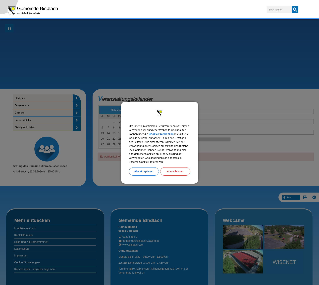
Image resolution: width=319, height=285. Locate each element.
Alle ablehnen (175, 171)
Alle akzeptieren (143, 171)
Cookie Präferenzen (161, 134)
